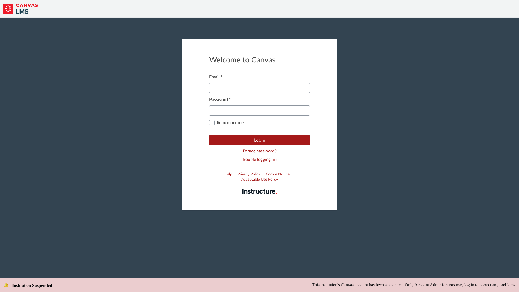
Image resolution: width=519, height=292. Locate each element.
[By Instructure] (259, 191)
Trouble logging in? (259, 159)
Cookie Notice (278, 174)
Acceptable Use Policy (259, 179)
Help (228, 174)
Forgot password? (260, 151)
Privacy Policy (249, 174)
